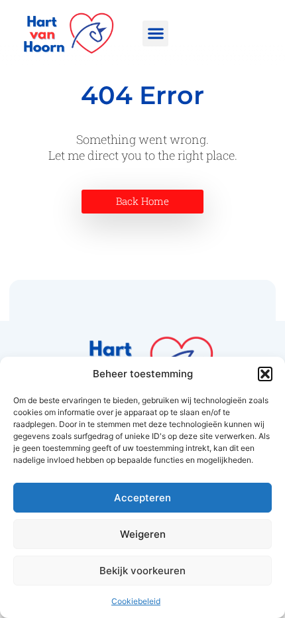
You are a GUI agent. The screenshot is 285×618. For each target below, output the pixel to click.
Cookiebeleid (135, 601)
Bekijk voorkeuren (142, 570)
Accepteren (142, 497)
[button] (265, 374)
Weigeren (143, 534)
